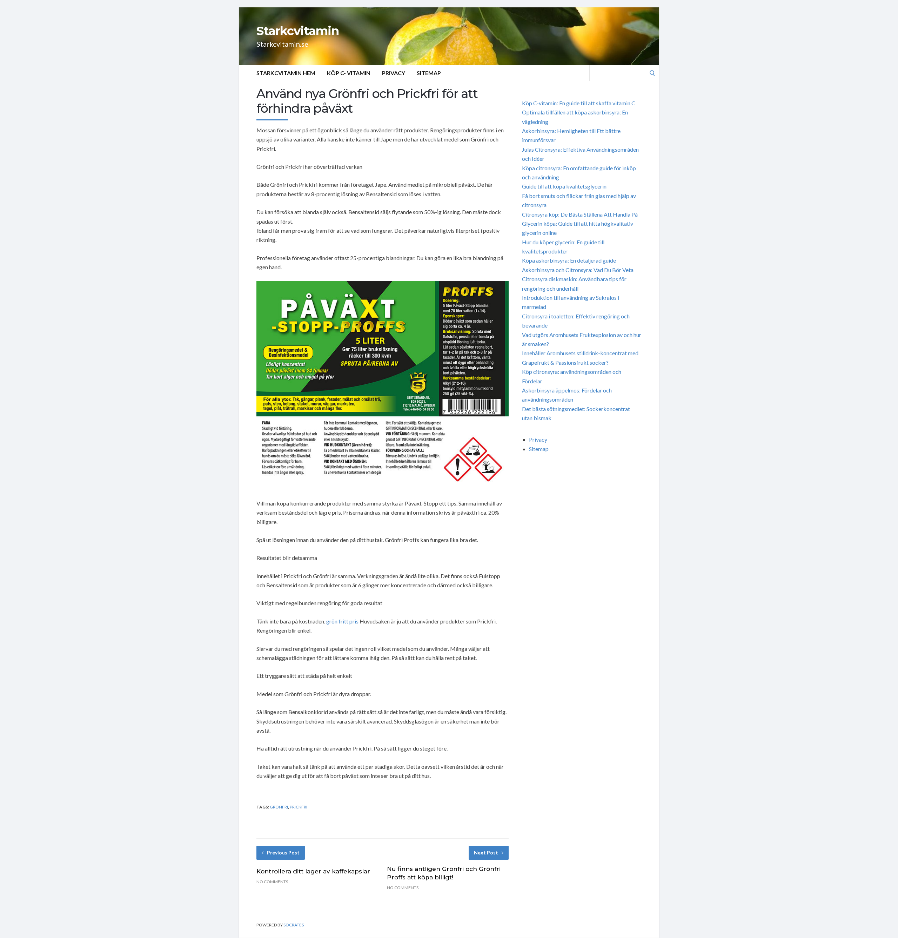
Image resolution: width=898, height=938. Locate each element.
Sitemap (429, 73)
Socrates (293, 924)
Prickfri (298, 807)
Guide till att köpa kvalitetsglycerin (564, 186)
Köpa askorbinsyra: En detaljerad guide (569, 260)
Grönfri (279, 807)
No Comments (272, 881)
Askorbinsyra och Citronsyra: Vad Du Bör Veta (578, 269)
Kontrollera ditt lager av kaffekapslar (313, 871)
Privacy (393, 73)
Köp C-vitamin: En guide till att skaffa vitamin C (578, 103)
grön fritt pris (342, 621)
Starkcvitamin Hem (285, 73)
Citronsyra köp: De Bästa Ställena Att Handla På (580, 214)
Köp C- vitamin (348, 73)
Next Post (486, 853)
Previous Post (283, 853)
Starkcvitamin (297, 31)
